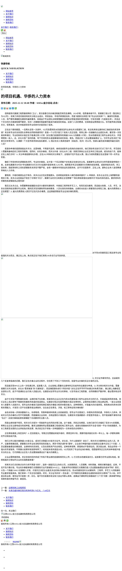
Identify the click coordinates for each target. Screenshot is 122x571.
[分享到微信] (2, 30)
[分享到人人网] (13, 108)
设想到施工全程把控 (17, 488)
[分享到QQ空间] (5, 108)
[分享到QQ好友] (5, 521)
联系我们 (9, 23)
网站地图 (16, 542)
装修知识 (9, 17)
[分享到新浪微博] (5, 30)
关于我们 (9, 14)
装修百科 (9, 20)
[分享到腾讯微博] (10, 108)
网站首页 (9, 11)
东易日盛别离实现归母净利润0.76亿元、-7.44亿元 (29, 491)
